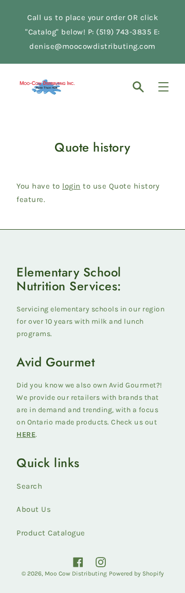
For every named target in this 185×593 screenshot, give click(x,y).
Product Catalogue (50, 533)
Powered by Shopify (136, 573)
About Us (33, 509)
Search (29, 486)
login (71, 186)
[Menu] (163, 87)
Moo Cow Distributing (76, 573)
